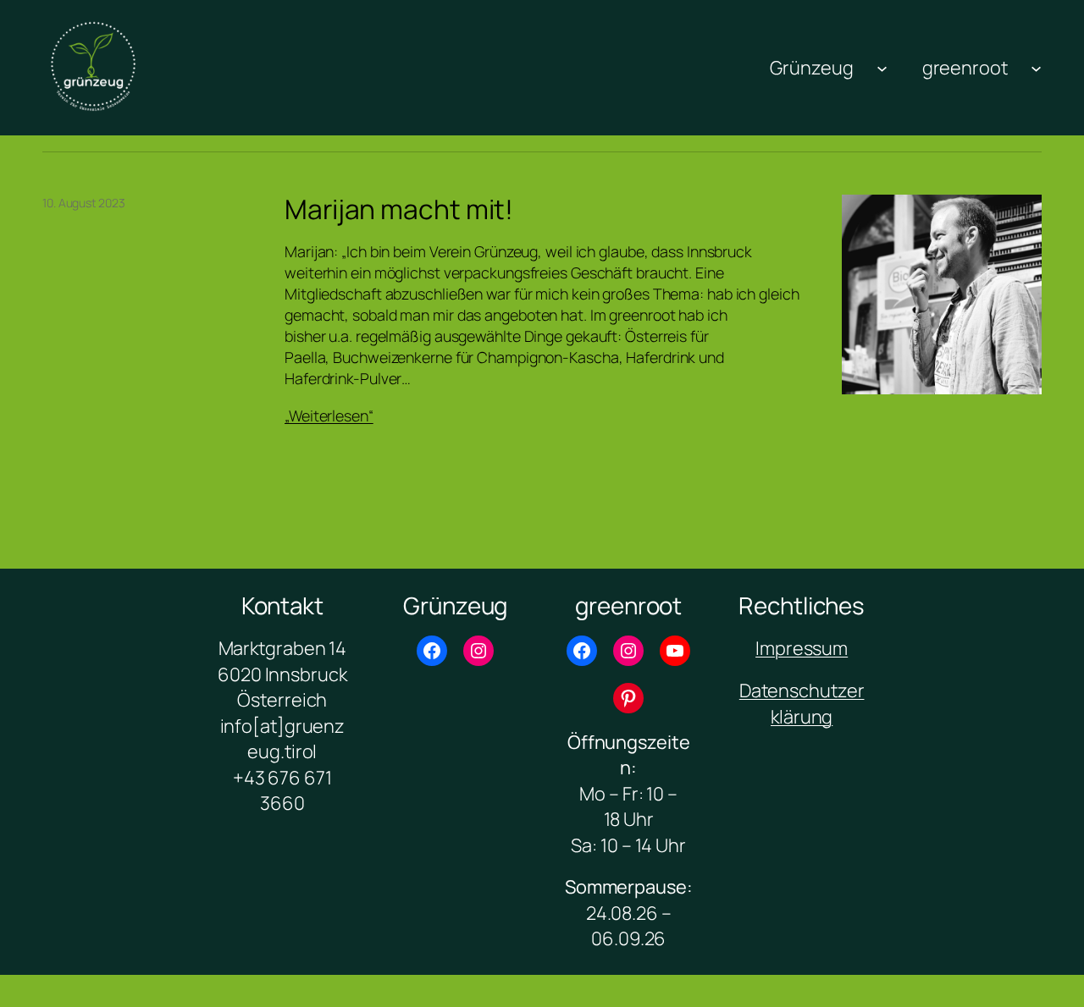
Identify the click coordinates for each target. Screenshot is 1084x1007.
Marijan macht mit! (399, 210)
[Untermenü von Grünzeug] (882, 67)
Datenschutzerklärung (802, 703)
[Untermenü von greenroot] (1036, 67)
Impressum (801, 648)
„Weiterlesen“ (329, 415)
